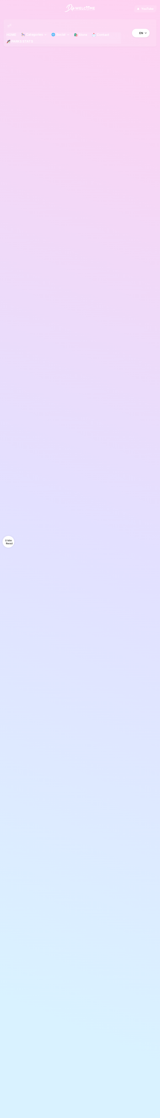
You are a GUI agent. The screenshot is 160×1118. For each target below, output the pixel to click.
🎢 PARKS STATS (19, 41)
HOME (11, 35)
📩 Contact (100, 35)
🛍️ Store (80, 35)
